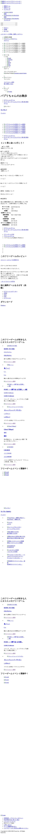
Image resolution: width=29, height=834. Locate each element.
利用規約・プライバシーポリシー (13, 818)
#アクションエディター (10, 291)
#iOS (5, 294)
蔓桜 (5, 432)
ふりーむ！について (9, 821)
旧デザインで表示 (9, 823)
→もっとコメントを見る (8, 281)
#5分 (5, 296)
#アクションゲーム (9, 100)
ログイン (20, 34)
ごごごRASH (7, 453)
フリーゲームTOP (9, 234)
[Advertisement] (14, 321)
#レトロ (6, 31)
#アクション (7, 298)
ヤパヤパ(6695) (6, 511)
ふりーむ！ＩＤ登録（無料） (9, 34)
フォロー (3, 113)
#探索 (5, 29)
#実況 (5, 293)
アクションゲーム (9, 236)
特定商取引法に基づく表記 (11, 819)
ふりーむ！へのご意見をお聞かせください (16, 828)
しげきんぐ (7, 413)
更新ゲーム (7, 7)
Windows (3, 305)
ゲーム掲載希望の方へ (10, 826)
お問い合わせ (8, 825)
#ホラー (6, 27)
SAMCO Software (8, 392)
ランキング (7, 9)
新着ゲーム (7, 6)
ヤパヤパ (4, 110)
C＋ (5, 371)
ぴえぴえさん (8, 352)
